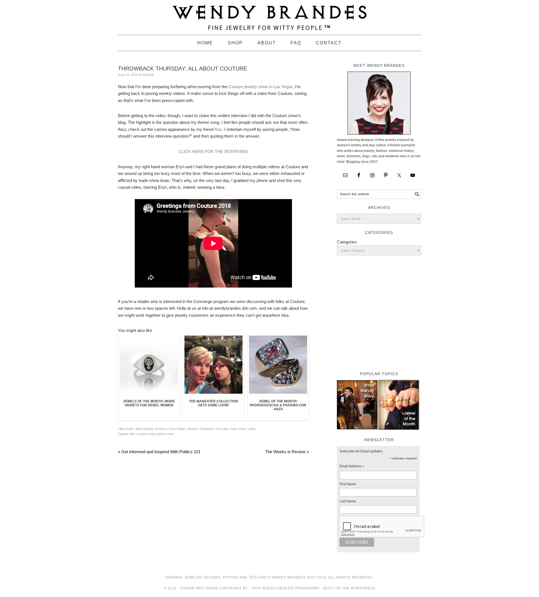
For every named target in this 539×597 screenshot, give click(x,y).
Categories (347, 242)
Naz (218, 129)
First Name (347, 484)
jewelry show (165, 434)
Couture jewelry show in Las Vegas (261, 86)
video (252, 428)
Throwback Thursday (213, 428)
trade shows (238, 428)
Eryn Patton (177, 428)
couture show (145, 434)
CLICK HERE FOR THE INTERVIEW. (213, 151)
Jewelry (192, 428)
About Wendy (144, 428)
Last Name (347, 501)
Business (161, 428)
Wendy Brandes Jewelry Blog (269, 15)
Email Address (351, 467)
